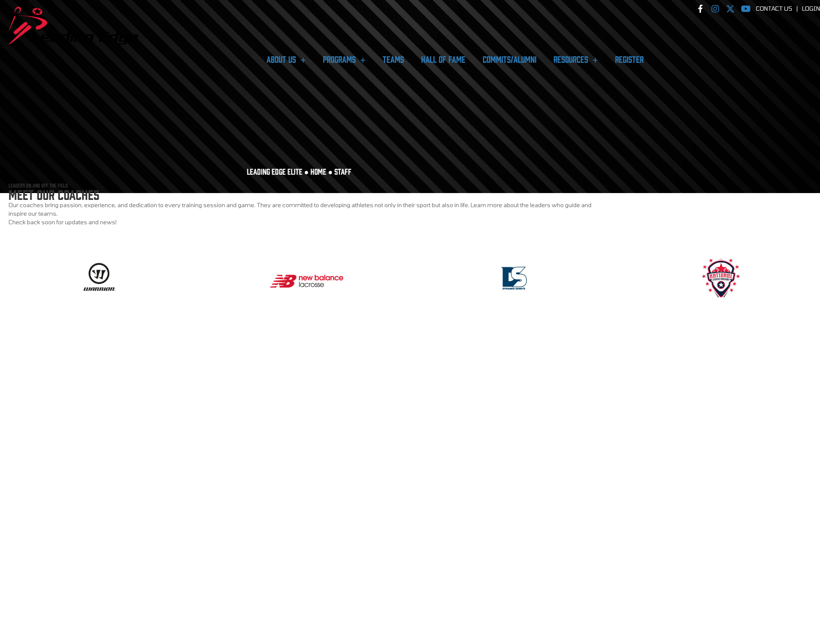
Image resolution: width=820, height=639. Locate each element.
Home (318, 171)
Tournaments (28, 539)
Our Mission (26, 463)
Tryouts (20, 517)
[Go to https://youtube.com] (89, 430)
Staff (16, 478)
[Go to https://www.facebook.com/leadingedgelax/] (25, 430)
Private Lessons (31, 546)
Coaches (20, 471)
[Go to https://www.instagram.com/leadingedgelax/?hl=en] (47, 430)
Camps (17, 532)
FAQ (13, 592)
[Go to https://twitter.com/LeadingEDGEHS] (68, 430)
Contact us (24, 600)
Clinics (19, 524)
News (16, 585)
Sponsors (22, 486)
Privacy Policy (29, 577)
